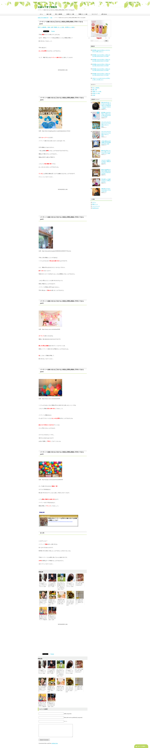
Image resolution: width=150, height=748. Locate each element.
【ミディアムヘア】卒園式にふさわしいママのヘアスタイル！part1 (43, 584)
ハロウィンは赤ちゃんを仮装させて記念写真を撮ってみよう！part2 (52, 584)
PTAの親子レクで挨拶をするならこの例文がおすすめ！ (106, 180)
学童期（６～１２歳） (83, 14)
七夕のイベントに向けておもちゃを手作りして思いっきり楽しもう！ (101, 79)
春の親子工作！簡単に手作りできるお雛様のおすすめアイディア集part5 (43, 617)
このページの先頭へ (141, 746)
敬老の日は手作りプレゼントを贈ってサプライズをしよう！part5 (106, 152)
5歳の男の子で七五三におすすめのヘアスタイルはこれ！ (106, 190)
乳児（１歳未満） (59, 14)
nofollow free (54, 743)
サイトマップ (94, 14)
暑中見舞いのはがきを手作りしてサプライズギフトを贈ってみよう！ (101, 51)
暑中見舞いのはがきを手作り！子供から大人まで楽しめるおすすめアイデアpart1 (101, 74)
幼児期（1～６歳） (71, 14)
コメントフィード (96, 206)
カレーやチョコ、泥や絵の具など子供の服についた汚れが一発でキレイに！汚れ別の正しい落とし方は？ (61, 586)
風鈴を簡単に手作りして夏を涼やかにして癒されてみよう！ (79, 601)
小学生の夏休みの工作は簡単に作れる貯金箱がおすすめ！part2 (106, 142)
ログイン (94, 202)
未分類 (93, 95)
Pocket (53, 31)
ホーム (41, 14)
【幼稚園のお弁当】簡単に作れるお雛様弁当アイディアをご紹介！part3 (52, 602)
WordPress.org (95, 208)
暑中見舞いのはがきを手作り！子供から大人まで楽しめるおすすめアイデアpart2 (101, 69)
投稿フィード (95, 204)
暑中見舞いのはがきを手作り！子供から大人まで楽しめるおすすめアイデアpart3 (101, 65)
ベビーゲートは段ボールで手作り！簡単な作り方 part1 (106, 161)
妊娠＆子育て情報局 (47, 7)
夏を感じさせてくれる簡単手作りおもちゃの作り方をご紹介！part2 (52, 617)
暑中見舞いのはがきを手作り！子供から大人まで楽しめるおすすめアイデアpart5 (101, 55)
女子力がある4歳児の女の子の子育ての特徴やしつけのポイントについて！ (43, 602)
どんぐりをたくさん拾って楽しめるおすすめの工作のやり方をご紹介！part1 (70, 602)
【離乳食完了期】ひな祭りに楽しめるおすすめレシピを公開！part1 (61, 601)
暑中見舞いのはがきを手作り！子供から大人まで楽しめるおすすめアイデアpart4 (101, 60)
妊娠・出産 (49, 14)
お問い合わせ (104, 14)
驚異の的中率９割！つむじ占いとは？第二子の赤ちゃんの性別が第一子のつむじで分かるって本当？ (106, 105)
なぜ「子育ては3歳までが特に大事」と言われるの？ (80, 584)
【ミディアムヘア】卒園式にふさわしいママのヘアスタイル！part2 (70, 584)
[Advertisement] (63, 83)
